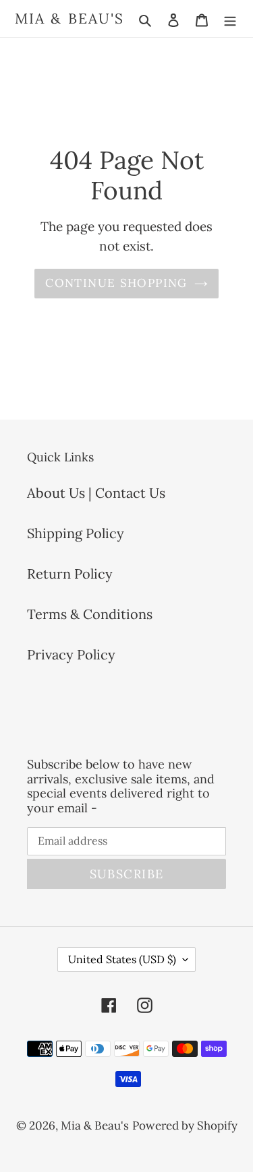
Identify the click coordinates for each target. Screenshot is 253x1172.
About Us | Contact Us (96, 492)
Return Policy (70, 573)
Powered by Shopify (184, 1125)
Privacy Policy (71, 654)
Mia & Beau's (69, 18)
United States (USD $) (122, 959)
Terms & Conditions (89, 614)
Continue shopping (116, 282)
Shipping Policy (75, 533)
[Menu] (230, 19)
